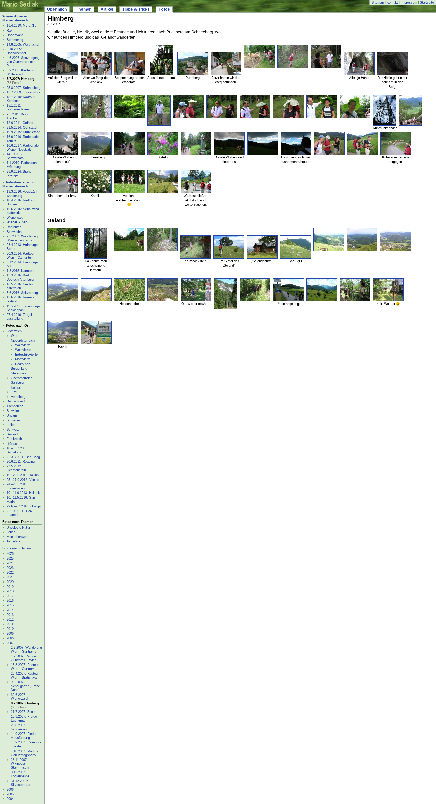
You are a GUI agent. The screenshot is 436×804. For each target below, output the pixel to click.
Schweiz (13, 429)
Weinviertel (23, 350)
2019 (10, 587)
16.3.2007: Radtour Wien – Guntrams (25, 667)
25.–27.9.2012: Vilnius (23, 480)
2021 (10, 577)
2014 (10, 610)
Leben (11, 532)
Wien (14, 336)
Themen (84, 9)
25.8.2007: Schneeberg (23, 88)
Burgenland (19, 368)
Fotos (164, 9)
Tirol (14, 392)
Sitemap (378, 2)
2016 (10, 600)
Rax (9, 30)
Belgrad (12, 434)
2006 (10, 789)
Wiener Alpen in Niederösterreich (15, 18)
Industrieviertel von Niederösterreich (19, 184)
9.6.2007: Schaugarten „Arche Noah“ (25, 686)
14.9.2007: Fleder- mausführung (24, 736)
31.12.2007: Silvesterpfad (20, 783)
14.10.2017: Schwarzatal (15, 156)
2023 (10, 568)
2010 (10, 629)
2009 (10, 633)
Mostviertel (23, 359)
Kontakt (392, 2)
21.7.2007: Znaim (23, 712)
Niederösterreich (23, 340)
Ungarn (12, 415)
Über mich (57, 9)
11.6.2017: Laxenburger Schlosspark (24, 308)
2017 (10, 596)
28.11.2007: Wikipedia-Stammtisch (20, 763)
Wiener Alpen (17, 222)
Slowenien (14, 420)
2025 (10, 558)
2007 (10, 643)
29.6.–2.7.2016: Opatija (24, 506)
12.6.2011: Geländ (20, 123)
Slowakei (13, 411)
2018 (10, 591)
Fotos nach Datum (16, 548)
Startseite (427, 2)
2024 (10, 563)
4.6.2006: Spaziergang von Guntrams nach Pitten (23, 61)
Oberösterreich (21, 378)
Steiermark (19, 373)
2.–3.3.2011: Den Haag (23, 457)
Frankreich (14, 439)
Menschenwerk (18, 537)
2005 (10, 794)
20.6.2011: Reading (21, 461)
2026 (10, 554)
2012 (10, 619)
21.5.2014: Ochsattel (22, 127)
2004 (10, 799)
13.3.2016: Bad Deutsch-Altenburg (20, 277)
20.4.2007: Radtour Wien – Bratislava (25, 675)
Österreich (14, 331)
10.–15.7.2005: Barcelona (17, 450)
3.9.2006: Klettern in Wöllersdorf (21, 72)
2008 (10, 638)
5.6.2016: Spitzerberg (22, 293)
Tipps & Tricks (136, 9)
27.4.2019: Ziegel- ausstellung (20, 317)
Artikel (107, 9)
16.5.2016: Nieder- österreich (20, 286)
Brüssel (12, 444)
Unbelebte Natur (18, 527)
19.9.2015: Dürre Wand (23, 132)
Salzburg (17, 382)
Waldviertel (23, 345)
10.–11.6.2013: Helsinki (24, 493)
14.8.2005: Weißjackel (23, 44)
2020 (10, 582)
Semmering (15, 40)
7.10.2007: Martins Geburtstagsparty (24, 753)
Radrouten (14, 227)
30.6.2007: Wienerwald (19, 697)
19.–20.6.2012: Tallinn (23, 475)
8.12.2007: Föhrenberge (20, 774)
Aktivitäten (14, 541)
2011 (10, 624)
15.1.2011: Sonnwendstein (18, 108)
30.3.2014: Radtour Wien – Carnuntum (20, 255)
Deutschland (16, 401)
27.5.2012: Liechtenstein (16, 468)
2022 (10, 572)
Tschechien (15, 406)
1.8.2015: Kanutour (20, 271)
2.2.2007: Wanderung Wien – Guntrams (22, 238)
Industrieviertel (27, 354)
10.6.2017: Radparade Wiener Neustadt (23, 147)
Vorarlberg (18, 397)
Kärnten (16, 387)
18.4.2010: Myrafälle (21, 25)
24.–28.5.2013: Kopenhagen (17, 486)
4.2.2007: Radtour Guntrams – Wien (24, 658)
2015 (10, 605)
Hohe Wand (15, 35)
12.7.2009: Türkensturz (23, 92)
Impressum (409, 2)
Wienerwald (15, 217)
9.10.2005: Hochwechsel (16, 51)
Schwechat (15, 232)
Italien (11, 425)
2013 (10, 615)
